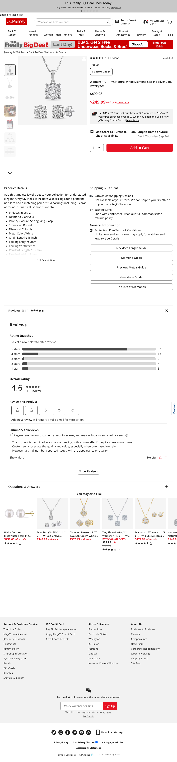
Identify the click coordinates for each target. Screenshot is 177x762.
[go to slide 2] (84, 11)
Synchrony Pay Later (15, 658)
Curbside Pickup (97, 634)
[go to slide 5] (94, 11)
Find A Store (95, 629)
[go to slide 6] (97, 11)
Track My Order (12, 629)
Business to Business (143, 629)
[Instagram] (61, 732)
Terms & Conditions (66, 754)
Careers (135, 634)
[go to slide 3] (87, 11)
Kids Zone (94, 658)
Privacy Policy (61, 742)
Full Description (46, 260)
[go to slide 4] (91, 11)
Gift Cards (9, 668)
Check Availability (106, 135)
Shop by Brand (139, 658)
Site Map (136, 663)
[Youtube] (81, 732)
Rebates (8, 673)
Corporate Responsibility (145, 648)
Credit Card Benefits (57, 639)
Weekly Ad (94, 639)
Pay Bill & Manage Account (61, 629)
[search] (109, 22)
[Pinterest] (75, 732)
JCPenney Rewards (14, 639)
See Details (88, 716)
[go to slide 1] (81, 11)
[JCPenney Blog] (88, 732)
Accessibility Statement (88, 747)
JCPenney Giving (140, 653)
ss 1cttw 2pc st (101, 71)
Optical (92, 653)
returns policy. (104, 218)
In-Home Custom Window (103, 663)
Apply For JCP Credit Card (60, 634)
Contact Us (9, 643)
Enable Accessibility (11, 14)
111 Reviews (112, 57)
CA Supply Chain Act (112, 742)
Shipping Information (15, 653)
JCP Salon (93, 643)
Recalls (7, 663)
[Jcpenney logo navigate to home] (16, 21)
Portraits (93, 648)
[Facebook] (68, 732)
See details (112, 238)
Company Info (139, 639)
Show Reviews (88, 471)
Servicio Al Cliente (13, 677)
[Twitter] (54, 732)
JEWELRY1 (123, 102)
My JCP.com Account (15, 634)
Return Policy (11, 648)
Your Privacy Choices (83, 742)
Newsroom (137, 643)
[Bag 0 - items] (169, 22)
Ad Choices (84, 754)
